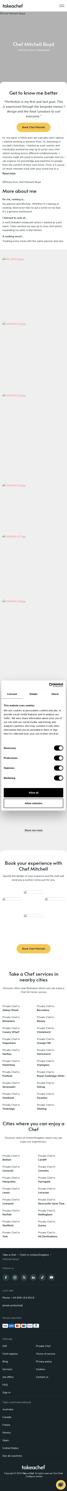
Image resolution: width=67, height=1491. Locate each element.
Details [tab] (34, 693)
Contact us (42, 1377)
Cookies (40, 1369)
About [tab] (55, 693)
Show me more (34, 830)
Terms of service (45, 1354)
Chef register (10, 1354)
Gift (4, 1346)
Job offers (8, 1377)
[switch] (58, 758)
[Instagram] (15, 1277)
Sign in (6, 1392)
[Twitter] (24, 1277)
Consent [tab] (12, 693)
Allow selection (33, 803)
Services (7, 1369)
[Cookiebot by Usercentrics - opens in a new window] (49, 685)
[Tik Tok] (42, 1277)
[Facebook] (5, 1277)
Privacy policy (44, 1361)
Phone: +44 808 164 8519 (18, 1298)
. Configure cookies (33, 1476)
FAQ (5, 1385)
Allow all (33, 792)
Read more (9, 173)
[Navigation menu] (61, 5)
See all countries (12, 1456)
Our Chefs (58, 1473)
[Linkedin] (33, 1277)
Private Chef (43, 1346)
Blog (5, 1361)
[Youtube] (51, 1277)
